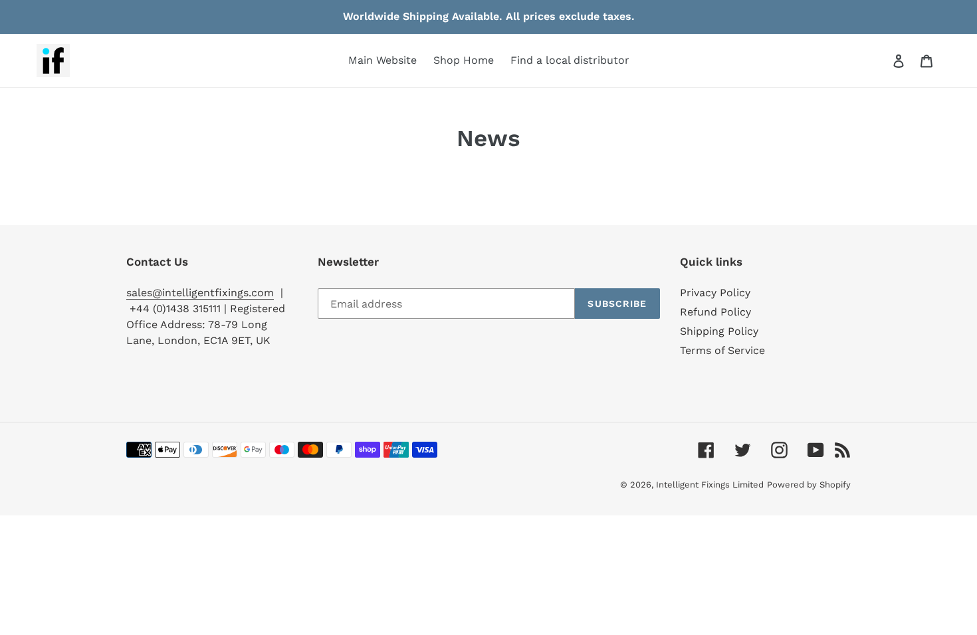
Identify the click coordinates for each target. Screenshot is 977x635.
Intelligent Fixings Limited (710, 485)
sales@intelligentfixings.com (200, 292)
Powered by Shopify (809, 485)
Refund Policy (715, 312)
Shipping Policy (719, 331)
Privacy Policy (715, 292)
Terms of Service (722, 350)
